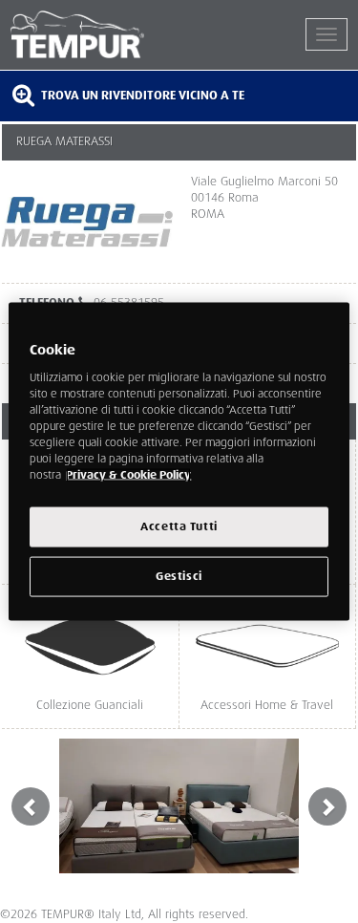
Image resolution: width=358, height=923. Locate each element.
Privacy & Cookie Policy (128, 475)
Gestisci (179, 576)
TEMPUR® (95, 34)
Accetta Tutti (178, 527)
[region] (178, 462)
